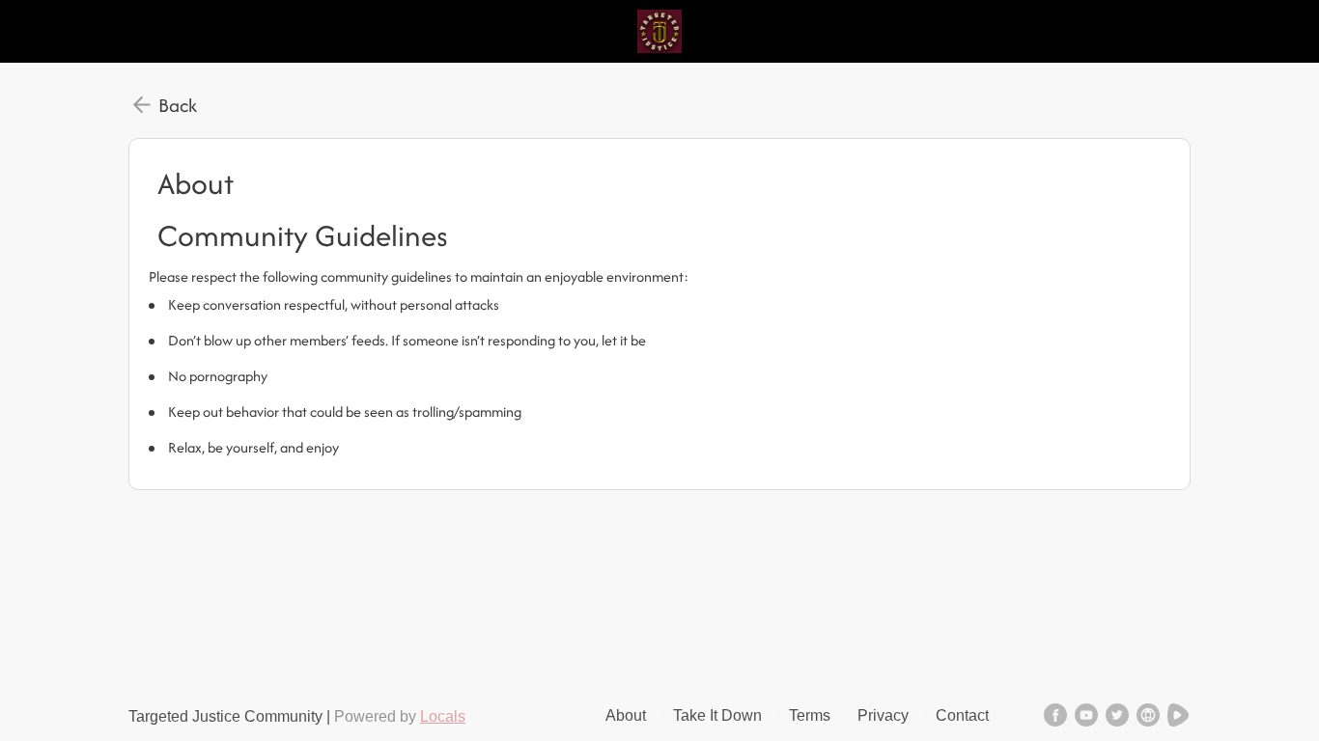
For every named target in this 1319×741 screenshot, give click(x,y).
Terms (809, 715)
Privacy (883, 715)
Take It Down (717, 715)
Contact (962, 715)
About (625, 715)
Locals (442, 716)
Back (177, 105)
